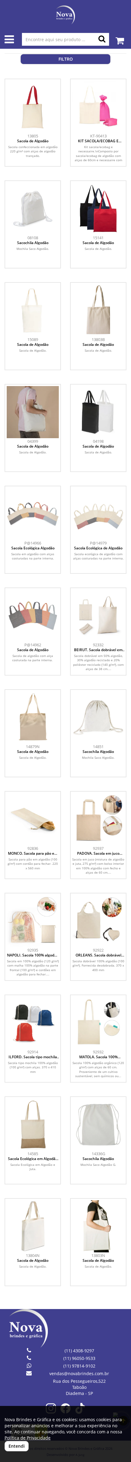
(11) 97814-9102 (79, 1366)
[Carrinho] (120, 37)
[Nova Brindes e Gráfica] (65, 15)
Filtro (65, 59)
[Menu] (9, 41)
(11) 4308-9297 (79, 1351)
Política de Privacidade (28, 1438)
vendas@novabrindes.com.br (79, 1373)
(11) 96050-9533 (79, 1358)
